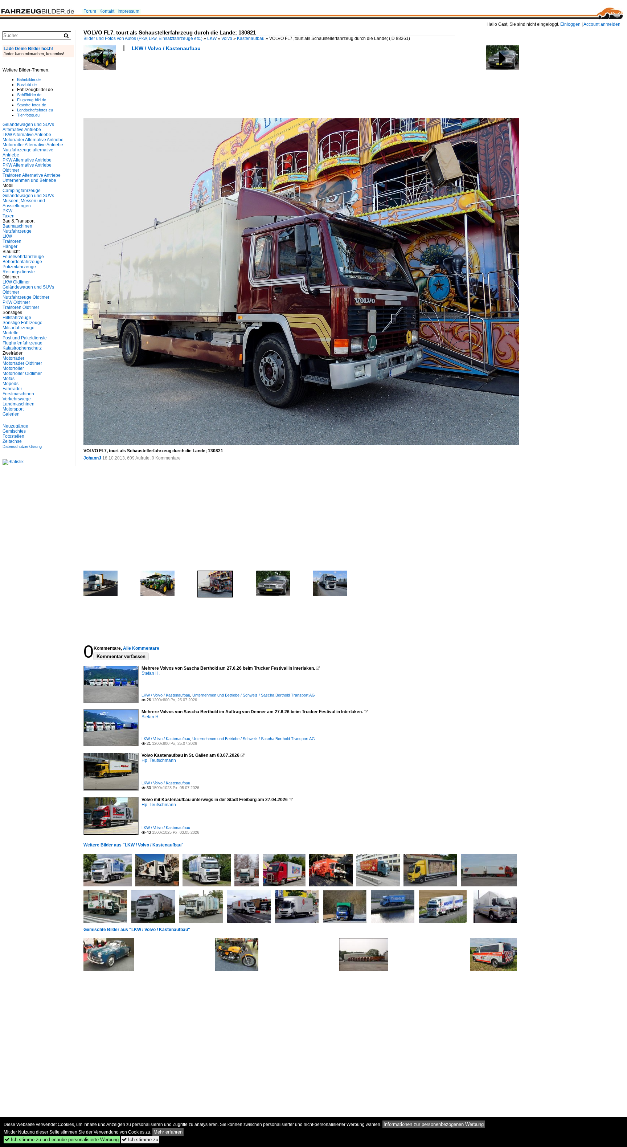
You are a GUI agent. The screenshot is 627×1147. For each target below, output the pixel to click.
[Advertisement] (215, 87)
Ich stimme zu (140, 1139)
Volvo (226, 38)
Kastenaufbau (251, 38)
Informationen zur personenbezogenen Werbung (434, 1124)
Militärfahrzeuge (18, 327)
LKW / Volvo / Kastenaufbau (166, 48)
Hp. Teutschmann (159, 760)
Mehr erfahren (168, 1132)
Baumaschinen (17, 226)
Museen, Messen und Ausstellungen (24, 203)
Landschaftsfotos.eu (35, 110)
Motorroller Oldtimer (22, 373)
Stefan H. (151, 673)
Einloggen (570, 24)
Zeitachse (12, 441)
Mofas (9, 378)
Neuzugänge (15, 426)
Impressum (128, 11)
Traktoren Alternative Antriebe (32, 175)
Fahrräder (12, 388)
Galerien (11, 414)
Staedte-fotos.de (31, 105)
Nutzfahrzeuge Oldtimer (26, 297)
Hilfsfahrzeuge (17, 317)
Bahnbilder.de (29, 79)
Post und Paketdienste (25, 337)
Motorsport (13, 409)
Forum (89, 11)
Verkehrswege (17, 398)
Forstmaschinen (18, 393)
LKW (212, 38)
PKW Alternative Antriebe (27, 160)
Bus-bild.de (27, 84)
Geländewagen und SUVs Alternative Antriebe (28, 127)
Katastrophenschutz (22, 348)
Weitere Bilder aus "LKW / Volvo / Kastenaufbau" (133, 845)
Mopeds (11, 383)
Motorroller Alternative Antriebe (33, 144)
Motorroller (13, 368)
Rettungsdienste (19, 271)
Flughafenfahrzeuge (22, 343)
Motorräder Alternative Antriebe (33, 139)
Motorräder (13, 358)
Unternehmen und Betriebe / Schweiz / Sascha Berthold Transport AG (253, 695)
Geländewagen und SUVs (28, 195)
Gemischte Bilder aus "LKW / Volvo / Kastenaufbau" (136, 929)
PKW (7, 210)
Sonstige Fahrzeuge (22, 322)
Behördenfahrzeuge (22, 261)
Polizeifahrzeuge (19, 266)
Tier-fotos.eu (28, 115)
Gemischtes (14, 431)
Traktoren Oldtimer (21, 307)
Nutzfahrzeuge (17, 231)
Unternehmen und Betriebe (29, 180)
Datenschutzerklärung (22, 446)
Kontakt (106, 11)
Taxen (9, 216)
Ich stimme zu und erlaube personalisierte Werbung (62, 1139)
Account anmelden (601, 24)
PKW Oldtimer (16, 302)
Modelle (11, 332)
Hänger (10, 246)
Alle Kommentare (141, 648)
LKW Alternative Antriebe (27, 134)
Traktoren (12, 241)
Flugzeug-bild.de (31, 100)
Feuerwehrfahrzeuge (23, 256)
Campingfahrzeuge (22, 190)
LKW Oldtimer (16, 282)
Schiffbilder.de (29, 95)
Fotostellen (13, 436)
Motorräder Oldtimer (22, 363)
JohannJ (92, 458)
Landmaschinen (18, 404)
